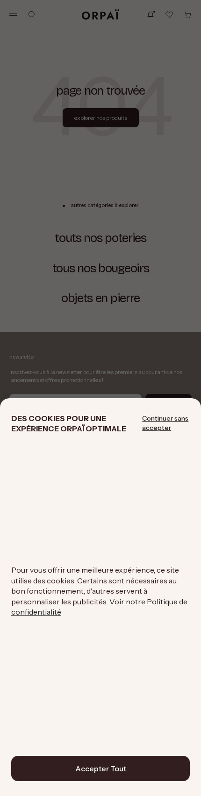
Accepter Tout (100, 768)
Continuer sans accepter (165, 423)
